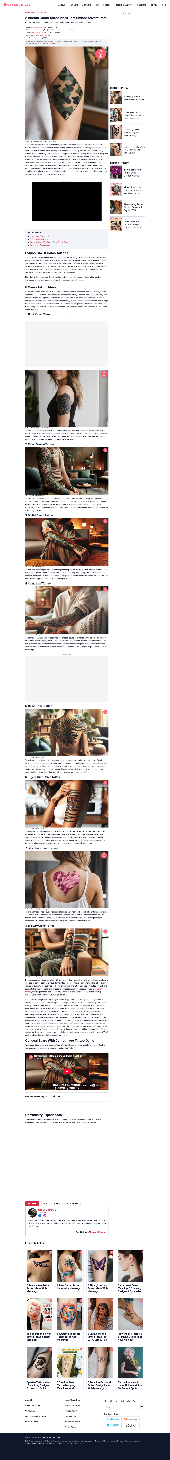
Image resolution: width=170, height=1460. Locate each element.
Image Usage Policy (73, 1400)
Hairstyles (108, 5)
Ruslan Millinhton (47, 1210)
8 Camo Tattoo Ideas (39, 239)
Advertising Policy (72, 1422)
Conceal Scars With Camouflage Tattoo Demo (49, 242)
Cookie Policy (70, 1427)
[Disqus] (66, 1161)
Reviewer (32, 1203)
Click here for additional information (68, 1443)
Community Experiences (40, 245)
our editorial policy (49, 43)
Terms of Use (70, 1416)
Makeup (61, 5)
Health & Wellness (124, 5)
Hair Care (73, 5)
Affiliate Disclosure (72, 1405)
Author (45, 1203)
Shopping (141, 5)
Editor (57, 1203)
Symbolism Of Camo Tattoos (42, 236)
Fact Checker (71, 1203)
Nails (97, 5)
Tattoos (44, 12)
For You (153, 5)
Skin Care (86, 5)
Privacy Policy (71, 1411)
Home (27, 12)
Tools (163, 5)
